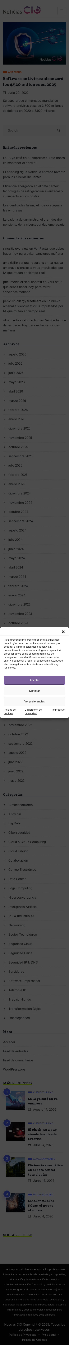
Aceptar (34, 680)
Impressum (59, 709)
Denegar (34, 690)
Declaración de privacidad (33, 711)
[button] (63, 632)
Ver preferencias (34, 701)
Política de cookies (10, 711)
